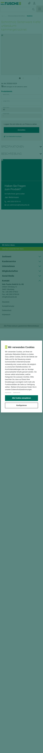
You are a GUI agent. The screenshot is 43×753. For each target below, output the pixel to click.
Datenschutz (16, 392)
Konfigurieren (21, 405)
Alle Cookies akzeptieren (21, 398)
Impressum (8, 392)
